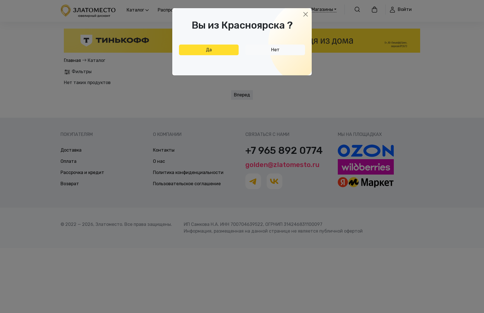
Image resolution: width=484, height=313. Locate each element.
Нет (275, 49)
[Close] (305, 14)
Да (209, 49)
